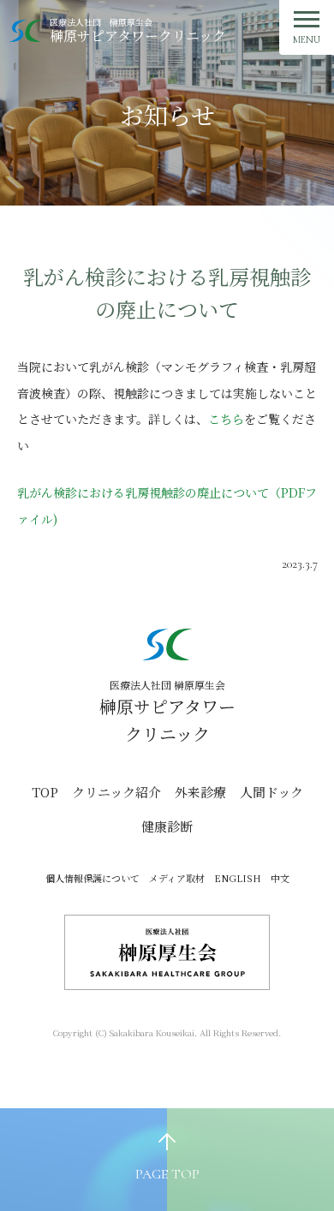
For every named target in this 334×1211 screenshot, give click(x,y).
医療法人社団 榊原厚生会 (138, 30)
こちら (226, 418)
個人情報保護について (92, 878)
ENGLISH (237, 878)
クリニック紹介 (116, 792)
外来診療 (200, 792)
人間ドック (271, 792)
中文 (280, 878)
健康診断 (167, 826)
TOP (45, 792)
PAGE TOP (167, 1174)
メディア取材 (177, 878)
